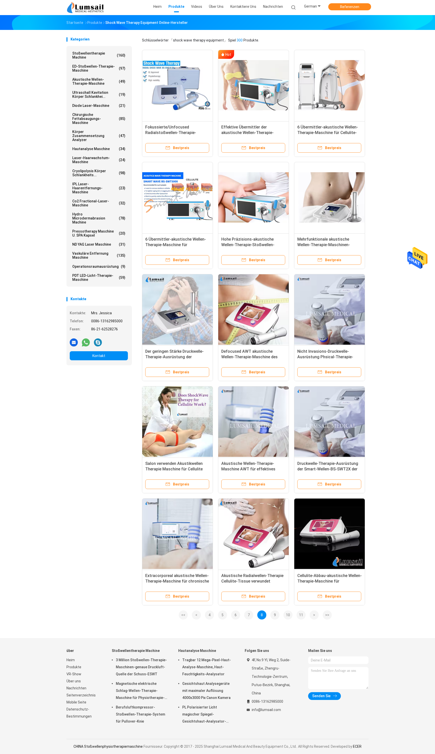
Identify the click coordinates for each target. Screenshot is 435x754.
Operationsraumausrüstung (98, 266)
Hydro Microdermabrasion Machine (98, 218)
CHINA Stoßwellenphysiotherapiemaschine (108, 746)
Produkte (73, 667)
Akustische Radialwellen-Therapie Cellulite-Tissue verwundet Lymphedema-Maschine (252, 581)
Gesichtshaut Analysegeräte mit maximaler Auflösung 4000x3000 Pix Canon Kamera (206, 691)
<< (183, 615)
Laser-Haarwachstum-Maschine (98, 160)
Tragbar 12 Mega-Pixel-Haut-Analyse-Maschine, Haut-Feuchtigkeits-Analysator (206, 667)
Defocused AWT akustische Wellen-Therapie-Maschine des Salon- (249, 357)
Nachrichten (76, 688)
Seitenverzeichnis (81, 695)
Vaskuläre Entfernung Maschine (98, 255)
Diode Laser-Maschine (98, 106)
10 (288, 615)
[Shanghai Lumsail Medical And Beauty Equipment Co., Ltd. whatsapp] (86, 342)
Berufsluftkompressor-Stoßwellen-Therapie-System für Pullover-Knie (140, 714)
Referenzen (349, 7)
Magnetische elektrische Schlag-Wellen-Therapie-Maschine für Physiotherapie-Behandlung (140, 691)
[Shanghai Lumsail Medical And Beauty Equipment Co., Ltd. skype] (98, 342)
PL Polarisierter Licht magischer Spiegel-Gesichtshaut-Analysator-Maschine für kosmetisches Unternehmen (205, 715)
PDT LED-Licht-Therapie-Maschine (98, 278)
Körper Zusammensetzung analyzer (98, 136)
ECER (357, 746)
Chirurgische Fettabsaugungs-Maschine (98, 119)
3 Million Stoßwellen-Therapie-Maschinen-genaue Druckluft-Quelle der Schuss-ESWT (141, 667)
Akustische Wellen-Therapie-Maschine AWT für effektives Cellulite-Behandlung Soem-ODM (251, 469)
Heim (70, 660)
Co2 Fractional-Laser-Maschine (98, 203)
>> (327, 615)
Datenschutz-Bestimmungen (79, 712)
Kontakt (98, 356)
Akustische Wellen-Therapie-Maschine (98, 81)
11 (301, 615)
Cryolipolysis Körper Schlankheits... (98, 173)
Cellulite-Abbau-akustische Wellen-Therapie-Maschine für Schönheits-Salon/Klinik (329, 581)
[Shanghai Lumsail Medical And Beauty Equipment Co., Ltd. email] (74, 342)
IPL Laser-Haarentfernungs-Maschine (98, 188)
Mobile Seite (76, 702)
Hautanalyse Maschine (98, 149)
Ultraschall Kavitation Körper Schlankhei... (98, 95)
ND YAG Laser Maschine (98, 244)
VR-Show (73, 674)
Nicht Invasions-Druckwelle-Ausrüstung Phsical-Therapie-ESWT (325, 357)
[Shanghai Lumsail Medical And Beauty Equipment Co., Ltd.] (86, 8)
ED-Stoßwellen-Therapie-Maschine (98, 68)
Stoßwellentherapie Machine (98, 55)
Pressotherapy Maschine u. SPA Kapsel (98, 233)
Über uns (73, 681)
